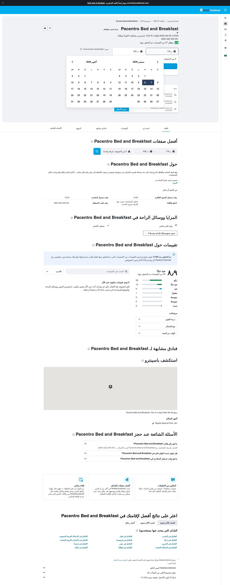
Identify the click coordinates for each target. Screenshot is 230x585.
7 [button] (151, 82)
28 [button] (151, 101)
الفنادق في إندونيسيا (124, 540)
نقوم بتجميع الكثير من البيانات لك (161, 572)
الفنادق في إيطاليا (125, 547)
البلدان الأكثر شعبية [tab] (167, 522)
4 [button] (125, 76)
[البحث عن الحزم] (225, 35)
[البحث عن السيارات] (225, 29)
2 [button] (138, 76)
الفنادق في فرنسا (81, 543)
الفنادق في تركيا (170, 540)
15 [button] (145, 88)
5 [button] (119, 76)
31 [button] (72, 101)
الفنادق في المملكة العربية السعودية (73, 536)
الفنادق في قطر (126, 536)
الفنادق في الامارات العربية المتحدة (74, 540)
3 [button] (132, 76)
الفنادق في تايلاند (81, 547)
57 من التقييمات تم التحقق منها (154, 42)
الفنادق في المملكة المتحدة (166, 547)
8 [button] (145, 82)
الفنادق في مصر (126, 543)
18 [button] (126, 88)
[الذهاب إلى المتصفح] (225, 40)
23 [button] (138, 95)
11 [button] (126, 82)
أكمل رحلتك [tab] (130, 522)
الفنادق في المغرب (169, 536)
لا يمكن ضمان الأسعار (120, 560)
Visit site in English (96, 3)
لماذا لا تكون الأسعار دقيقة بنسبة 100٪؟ (158, 577)
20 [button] (158, 95)
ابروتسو (147, 21)
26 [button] (119, 95)
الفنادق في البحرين (169, 543)
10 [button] (132, 82)
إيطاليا (162, 21)
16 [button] (138, 88)
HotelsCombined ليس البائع (163, 567)
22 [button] (145, 95)
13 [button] (158, 88)
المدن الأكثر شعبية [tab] (147, 522)
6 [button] (157, 82)
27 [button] (158, 101)
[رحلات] (225, 48)
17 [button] (132, 88)
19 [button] (119, 88)
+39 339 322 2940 (169, 38)
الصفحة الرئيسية (172, 21)
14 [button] (151, 88)
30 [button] (138, 101)
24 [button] (132, 95)
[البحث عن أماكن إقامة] (225, 23)
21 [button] (151, 95)
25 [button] (126, 95)
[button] (3, 3)
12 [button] (119, 82)
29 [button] (145, 101)
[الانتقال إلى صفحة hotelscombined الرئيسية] (210, 10)
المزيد (175, 182)
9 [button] (138, 82)
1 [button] (145, 76)
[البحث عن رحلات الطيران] (225, 18)
